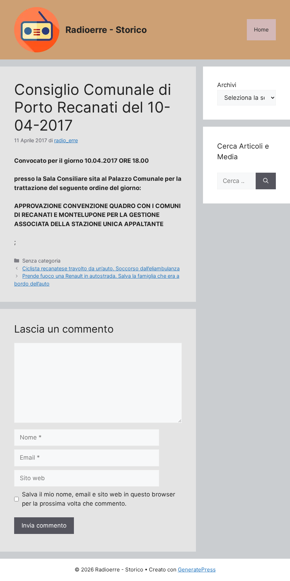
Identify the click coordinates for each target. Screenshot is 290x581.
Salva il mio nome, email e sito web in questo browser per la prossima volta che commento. (98, 499)
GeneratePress (197, 569)
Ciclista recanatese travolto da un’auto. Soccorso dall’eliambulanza (101, 268)
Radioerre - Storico (106, 29)
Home (261, 29)
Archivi (226, 84)
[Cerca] (266, 181)
